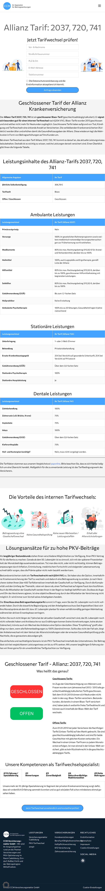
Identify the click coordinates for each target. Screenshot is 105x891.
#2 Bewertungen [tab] (32, 774)
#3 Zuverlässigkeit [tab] (53, 774)
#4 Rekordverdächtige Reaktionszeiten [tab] (77, 775)
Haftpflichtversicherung (65, 844)
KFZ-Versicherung (62, 848)
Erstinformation (87, 837)
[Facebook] (82, 860)
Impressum (85, 844)
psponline (55, 463)
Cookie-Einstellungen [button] (92, 887)
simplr (31, 847)
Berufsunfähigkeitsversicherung (65, 840)
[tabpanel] (52, 790)
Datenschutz (85, 840)
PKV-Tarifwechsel (36, 843)
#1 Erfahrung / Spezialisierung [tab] (11, 774)
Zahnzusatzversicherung (65, 851)
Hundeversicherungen (64, 837)
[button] (99, 5)
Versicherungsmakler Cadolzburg (38, 838)
